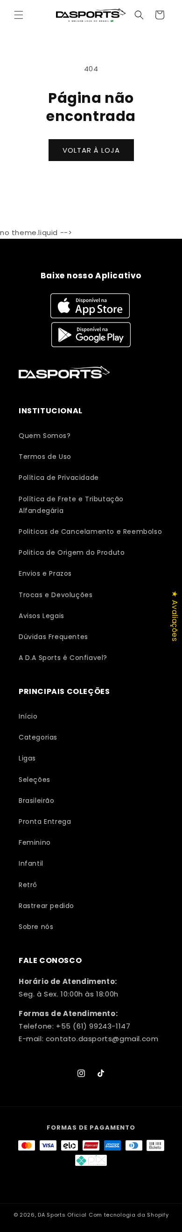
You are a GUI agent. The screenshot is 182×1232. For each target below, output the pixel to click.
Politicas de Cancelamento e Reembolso (90, 531)
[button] (18, 15)
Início (28, 716)
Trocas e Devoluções (55, 594)
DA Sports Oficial (62, 1215)
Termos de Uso (45, 456)
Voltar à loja (91, 150)
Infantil (31, 863)
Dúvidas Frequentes (53, 636)
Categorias (38, 737)
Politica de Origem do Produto (72, 552)
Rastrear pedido (46, 905)
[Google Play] (91, 334)
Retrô (28, 884)
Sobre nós (36, 926)
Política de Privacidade (59, 477)
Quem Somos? (45, 435)
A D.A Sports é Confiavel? (63, 657)
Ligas (27, 758)
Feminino (35, 842)
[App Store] (91, 305)
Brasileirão (37, 800)
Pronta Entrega (45, 821)
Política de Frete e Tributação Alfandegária (71, 504)
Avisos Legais (41, 615)
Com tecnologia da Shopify (129, 1215)
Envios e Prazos (45, 573)
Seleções (34, 779)
